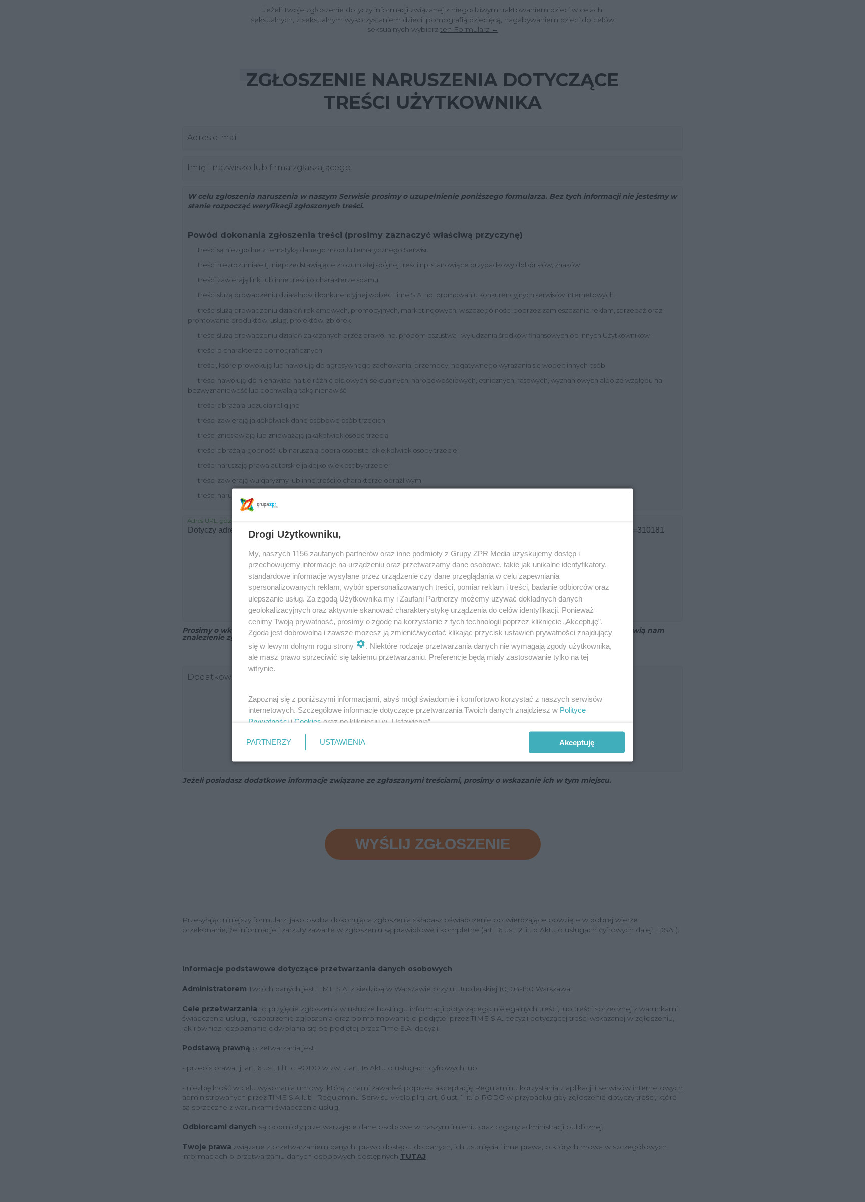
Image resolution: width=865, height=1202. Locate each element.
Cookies (307, 721)
